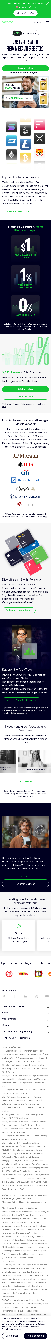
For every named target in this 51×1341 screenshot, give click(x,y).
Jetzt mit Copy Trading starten (21, 700)
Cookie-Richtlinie (18, 1327)
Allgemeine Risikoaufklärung (14, 1202)
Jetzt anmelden (25, 68)
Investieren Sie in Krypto (18, 211)
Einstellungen (12, 1336)
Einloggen (37, 22)
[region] (25, 1328)
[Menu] (47, 22)
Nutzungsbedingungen (36, 1202)
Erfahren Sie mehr (25, 884)
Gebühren (29, 329)
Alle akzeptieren (36, 1336)
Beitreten (25, 876)
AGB (4, 407)
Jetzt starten (25, 781)
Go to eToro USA (25, 13)
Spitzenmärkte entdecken (19, 610)
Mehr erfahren (25, 396)
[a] (4, 996)
